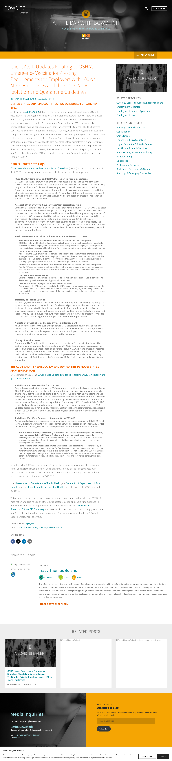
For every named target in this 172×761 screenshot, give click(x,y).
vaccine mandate (54, 527)
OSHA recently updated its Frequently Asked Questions (39, 168)
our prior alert (31, 111)
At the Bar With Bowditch (86, 22)
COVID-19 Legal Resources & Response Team (139, 102)
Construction (123, 131)
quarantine (26, 527)
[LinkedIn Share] (24, 541)
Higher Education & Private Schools (134, 144)
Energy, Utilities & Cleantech (131, 140)
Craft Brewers (123, 135)
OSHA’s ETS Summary (33, 509)
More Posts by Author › (54, 604)
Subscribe (159, 8)
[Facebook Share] (13, 541)
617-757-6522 (49, 577)
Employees (29, 523)
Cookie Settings (147, 756)
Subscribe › (103, 729)
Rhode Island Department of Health (45, 487)
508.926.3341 (20, 737)
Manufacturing (124, 156)
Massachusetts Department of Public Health (38, 483)
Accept (163, 756)
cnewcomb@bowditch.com (28, 734)
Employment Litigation (128, 106)
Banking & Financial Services (131, 127)
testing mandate (39, 527)
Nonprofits (122, 160)
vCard (79, 577)
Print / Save (147, 54)
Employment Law (125, 115)
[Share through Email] (29, 541)
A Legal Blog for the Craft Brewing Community (86, 28)
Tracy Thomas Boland (24, 99)
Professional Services (127, 165)
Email (66, 577)
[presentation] (161, 633)
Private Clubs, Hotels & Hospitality (134, 152)
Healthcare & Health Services (131, 148)
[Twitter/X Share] (18, 541)
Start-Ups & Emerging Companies (133, 173)
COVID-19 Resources (14, 684)
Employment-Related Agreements (134, 111)
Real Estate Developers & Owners (133, 169)
